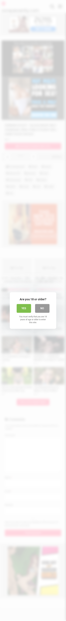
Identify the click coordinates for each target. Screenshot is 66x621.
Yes (23, 308)
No (42, 308)
